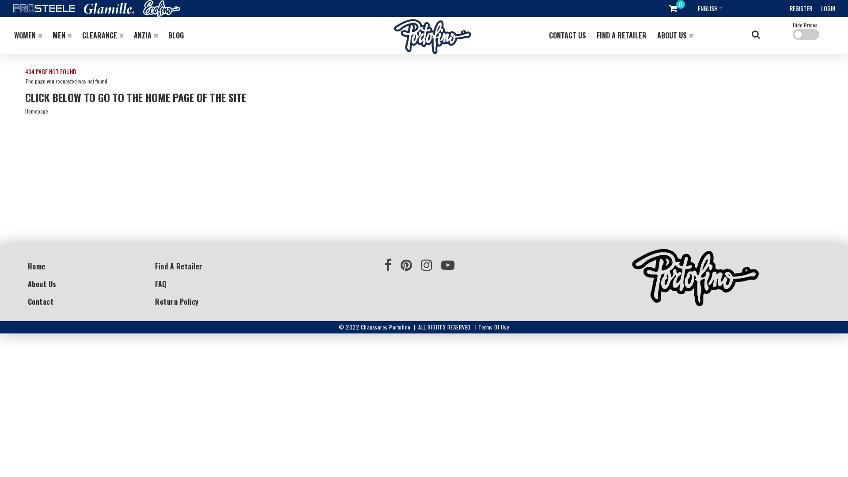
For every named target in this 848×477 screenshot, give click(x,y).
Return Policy (177, 301)
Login (828, 8)
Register (801, 8)
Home (36, 266)
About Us (42, 284)
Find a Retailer (179, 266)
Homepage (36, 111)
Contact (41, 301)
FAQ (161, 284)
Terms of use (493, 327)
